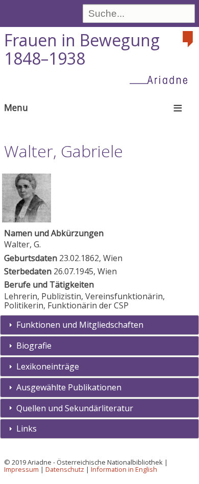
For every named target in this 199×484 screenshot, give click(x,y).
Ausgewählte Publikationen (68, 387)
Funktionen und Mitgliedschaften (79, 324)
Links (26, 428)
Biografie (34, 345)
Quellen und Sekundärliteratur (74, 408)
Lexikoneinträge (47, 366)
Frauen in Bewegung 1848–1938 (82, 49)
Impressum (21, 469)
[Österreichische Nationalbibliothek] (189, 39)
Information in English (124, 469)
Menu (16, 107)
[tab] (99, 325)
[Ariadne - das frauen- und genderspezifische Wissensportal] (162, 79)
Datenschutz (64, 469)
